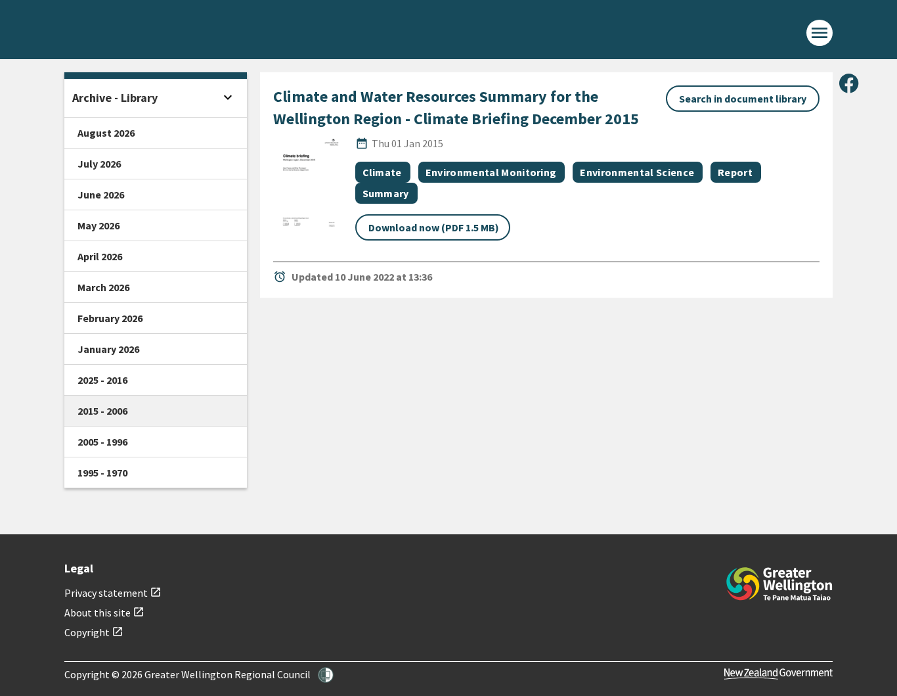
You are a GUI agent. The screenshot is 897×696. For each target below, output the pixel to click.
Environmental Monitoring (491, 172)
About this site (104, 612)
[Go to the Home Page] (779, 584)
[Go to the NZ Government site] (778, 674)
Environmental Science (637, 172)
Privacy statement (113, 592)
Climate (382, 172)
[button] (326, 675)
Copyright (93, 632)
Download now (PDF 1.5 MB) (433, 227)
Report (735, 172)
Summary (385, 193)
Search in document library (742, 98)
